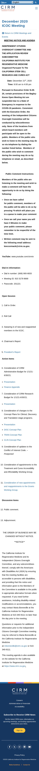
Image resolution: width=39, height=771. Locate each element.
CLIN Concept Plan (12, 440)
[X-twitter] (14, 747)
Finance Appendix (12, 387)
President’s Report (12, 352)
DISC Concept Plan (12, 430)
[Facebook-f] (10, 747)
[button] (35, 2)
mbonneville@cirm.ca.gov (15, 646)
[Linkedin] (24, 747)
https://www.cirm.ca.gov (14, 666)
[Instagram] (20, 747)
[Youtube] (30, 747)
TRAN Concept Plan (13, 435)
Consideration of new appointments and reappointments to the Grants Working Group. (19, 486)
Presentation (9, 382)
